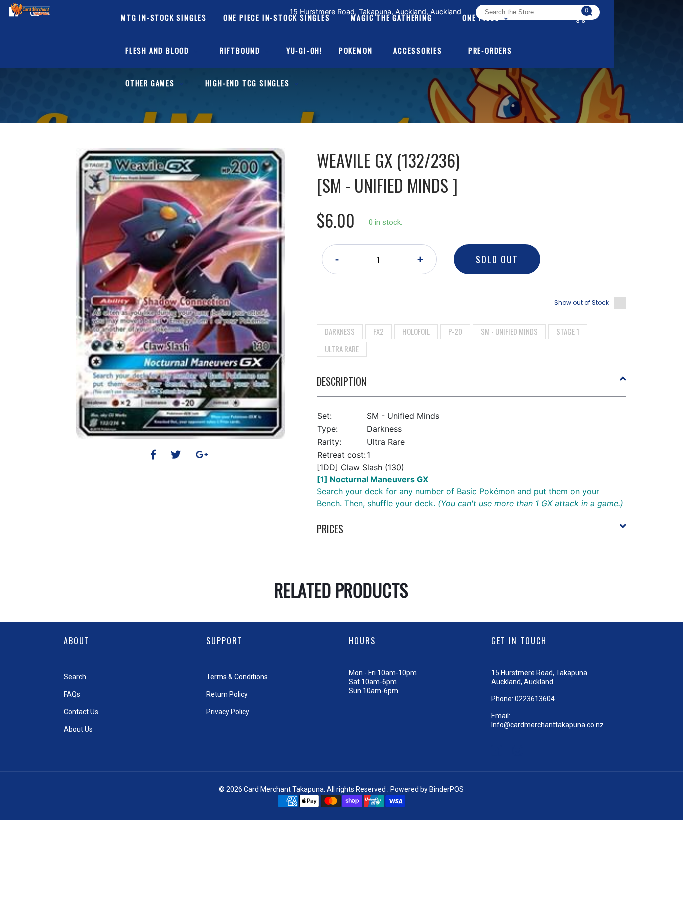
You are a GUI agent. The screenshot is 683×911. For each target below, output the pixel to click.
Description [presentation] (341, 381)
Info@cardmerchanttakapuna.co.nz (548, 725)
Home (313, 130)
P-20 (455, 331)
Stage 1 (568, 331)
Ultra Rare (342, 348)
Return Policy (227, 694)
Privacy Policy (228, 712)
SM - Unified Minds (509, 331)
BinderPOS (447, 789)
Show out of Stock (581, 302)
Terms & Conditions (237, 677)
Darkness (340, 331)
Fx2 (379, 331)
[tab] (472, 385)
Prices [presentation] (330, 528)
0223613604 (535, 699)
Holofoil (416, 331)
